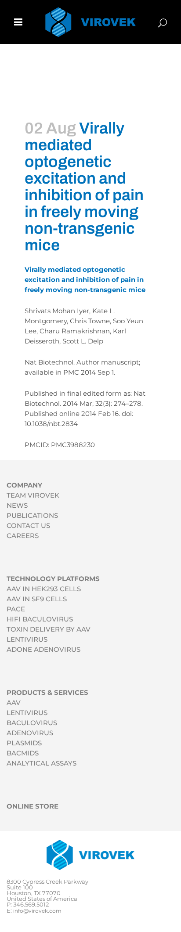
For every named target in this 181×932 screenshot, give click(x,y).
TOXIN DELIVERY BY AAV (48, 629)
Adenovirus (30, 733)
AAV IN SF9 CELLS (37, 599)
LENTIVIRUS (27, 639)
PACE (16, 609)
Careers (23, 535)
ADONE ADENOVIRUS (43, 649)
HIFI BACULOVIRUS (40, 619)
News (17, 505)
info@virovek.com (37, 910)
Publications (32, 515)
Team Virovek (33, 495)
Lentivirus (27, 712)
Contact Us (28, 525)
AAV (14, 702)
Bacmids (23, 753)
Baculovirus (32, 723)
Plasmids (24, 743)
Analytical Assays (41, 763)
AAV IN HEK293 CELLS (44, 589)
